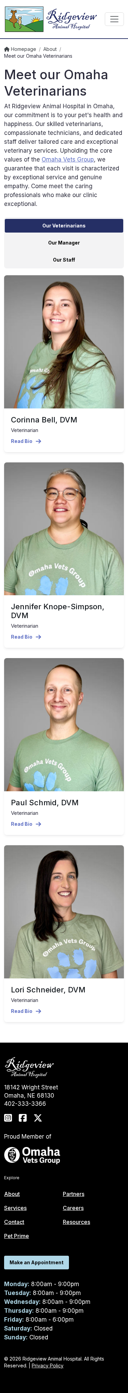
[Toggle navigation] (114, 19)
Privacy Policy (47, 1365)
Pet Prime (16, 1235)
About (50, 49)
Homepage (23, 49)
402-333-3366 (25, 1103)
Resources (76, 1221)
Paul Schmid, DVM (45, 802)
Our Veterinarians (64, 225)
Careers (73, 1207)
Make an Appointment (36, 1262)
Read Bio (21, 441)
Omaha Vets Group (68, 159)
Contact (14, 1221)
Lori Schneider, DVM (48, 989)
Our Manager (64, 243)
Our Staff (64, 260)
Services (15, 1207)
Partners (73, 1193)
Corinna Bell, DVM (44, 419)
